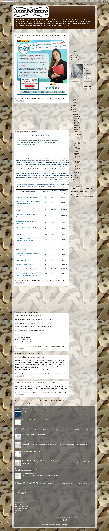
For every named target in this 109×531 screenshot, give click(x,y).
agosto (76, 118)
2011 (74, 179)
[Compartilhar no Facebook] (21, 101)
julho (75, 120)
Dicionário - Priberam (21, 508)
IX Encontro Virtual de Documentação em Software (36, 419)
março (76, 127)
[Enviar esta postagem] (63, 98)
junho (76, 123)
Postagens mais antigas (58, 400)
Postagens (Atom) (25, 403)
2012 (74, 177)
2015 (74, 114)
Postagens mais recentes (24, 400)
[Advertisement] (41, 116)
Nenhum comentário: (55, 98)
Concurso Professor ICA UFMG (26, 132)
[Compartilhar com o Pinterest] (23, 101)
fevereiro (76, 129)
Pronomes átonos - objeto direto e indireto (33, 434)
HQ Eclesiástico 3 (21, 493)
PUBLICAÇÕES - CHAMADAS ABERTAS (29, 357)
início (72, 54)
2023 (74, 105)
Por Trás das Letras (20, 512)
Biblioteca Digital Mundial (22, 506)
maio (75, 125)
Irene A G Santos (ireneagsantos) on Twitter (29, 497)
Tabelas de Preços (76, 55)
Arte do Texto (19, 504)
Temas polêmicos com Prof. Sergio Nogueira (27, 469)
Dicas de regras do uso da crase (31, 451)
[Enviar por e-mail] (16, 101)
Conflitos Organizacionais (29, 473)
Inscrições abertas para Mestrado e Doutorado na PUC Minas (39, 411)
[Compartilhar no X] (19, 101)
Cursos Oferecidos (76, 58)
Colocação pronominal (28, 443)
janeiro (76, 172)
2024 (74, 103)
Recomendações (75, 60)
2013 (74, 175)
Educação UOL (19, 510)
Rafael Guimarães (22, 492)
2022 (74, 107)
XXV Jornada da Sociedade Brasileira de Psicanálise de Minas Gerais (41, 460)
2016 (74, 112)
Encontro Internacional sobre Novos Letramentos (28, 482)
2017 (74, 109)
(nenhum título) (19, 428)
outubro (76, 116)
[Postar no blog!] (18, 101)
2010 (74, 182)
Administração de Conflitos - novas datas (29, 315)
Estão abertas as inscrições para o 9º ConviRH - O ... (77, 135)
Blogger (65, 524)
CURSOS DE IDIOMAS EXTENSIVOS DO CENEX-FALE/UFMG (37, 383)
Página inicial (42, 400)
